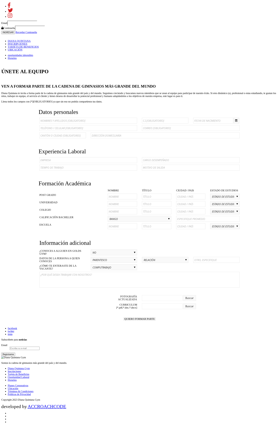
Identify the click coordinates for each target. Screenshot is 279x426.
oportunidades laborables (20, 55)
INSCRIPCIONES (17, 44)
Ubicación (13, 388)
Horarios (12, 58)
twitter (11, 331)
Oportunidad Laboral (18, 377)
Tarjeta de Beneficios (18, 374)
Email (4, 345)
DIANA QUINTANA (19, 41)
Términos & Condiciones (20, 391)
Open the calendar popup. (236, 120)
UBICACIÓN (15, 49)
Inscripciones (14, 371)
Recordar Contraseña (26, 32)
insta (10, 334)
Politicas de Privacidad (19, 394)
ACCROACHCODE (47, 406)
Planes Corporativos (18, 385)
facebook (12, 328)
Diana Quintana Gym (19, 368)
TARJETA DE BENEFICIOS (23, 46)
